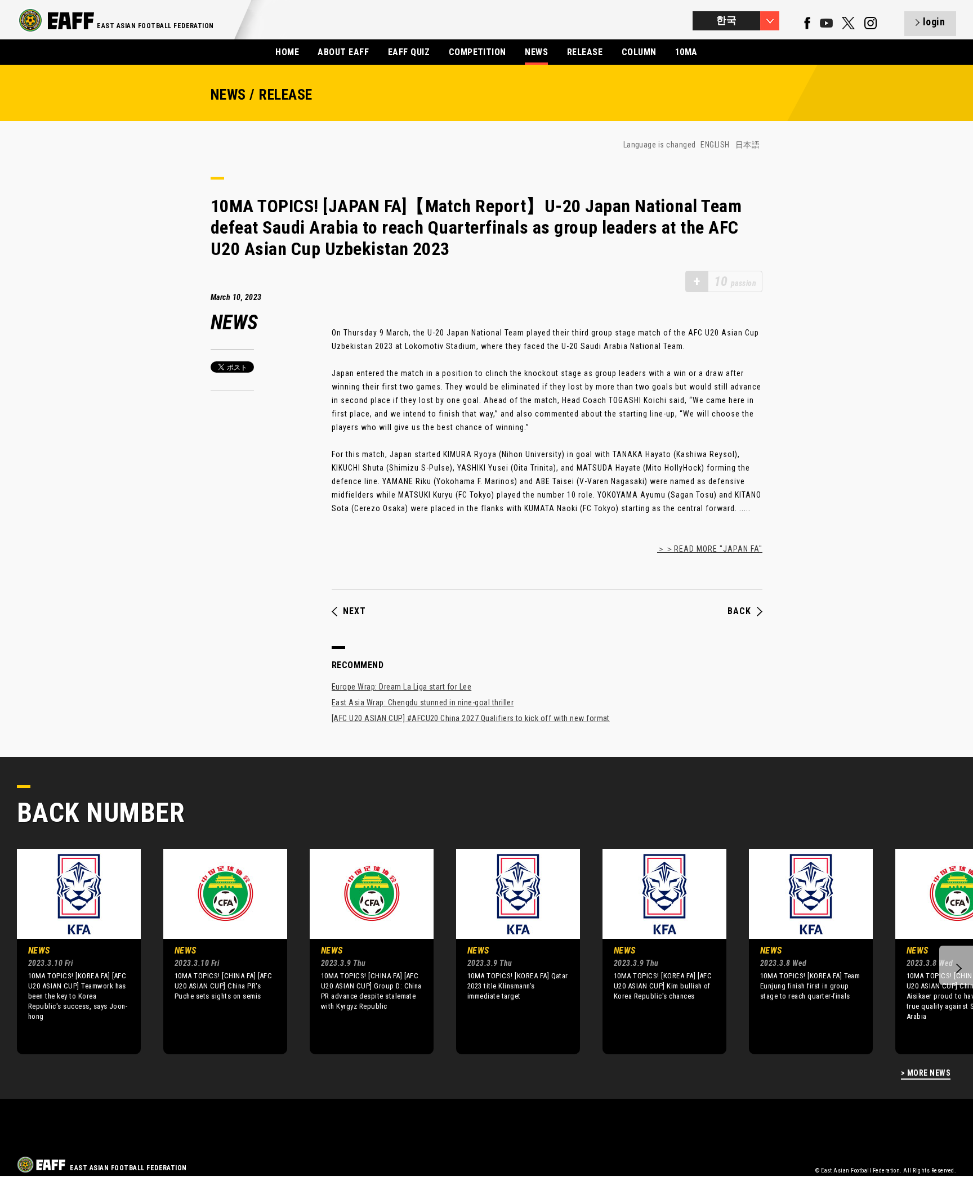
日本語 (747, 145)
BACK (739, 611)
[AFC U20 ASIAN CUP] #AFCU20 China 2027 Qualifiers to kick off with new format (471, 718)
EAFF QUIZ (409, 52)
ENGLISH (714, 145)
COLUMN (639, 52)
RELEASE (584, 52)
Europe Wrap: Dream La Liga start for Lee (401, 686)
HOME (287, 52)
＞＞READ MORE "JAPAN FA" (709, 548)
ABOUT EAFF (343, 52)
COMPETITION (477, 52)
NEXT (354, 611)
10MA (686, 52)
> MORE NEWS (925, 1073)
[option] (70, 951)
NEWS (536, 52)
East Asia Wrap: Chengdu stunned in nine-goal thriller (423, 702)
